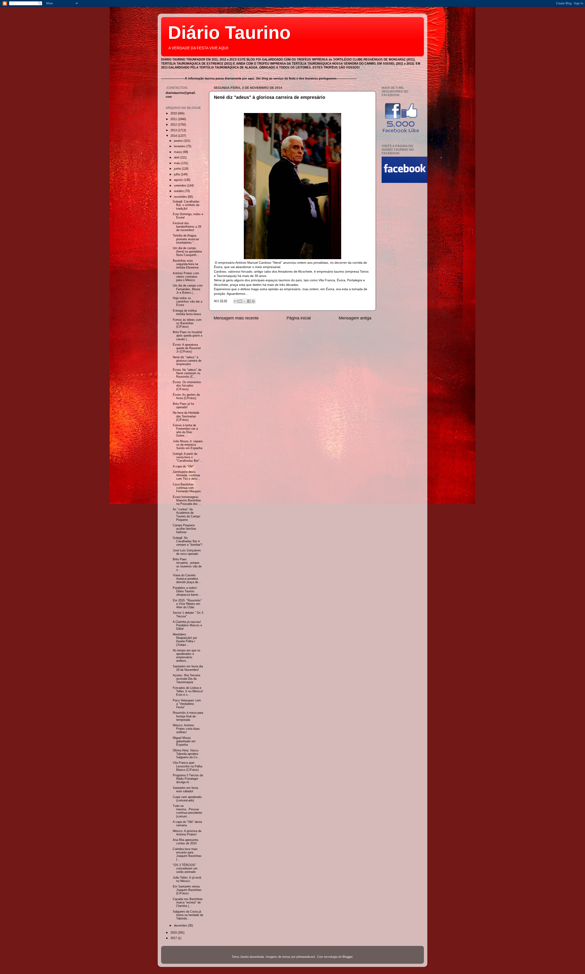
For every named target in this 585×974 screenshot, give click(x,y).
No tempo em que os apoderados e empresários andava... (186, 655)
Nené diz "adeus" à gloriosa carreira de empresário (269, 97)
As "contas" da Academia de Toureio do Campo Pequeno (186, 514)
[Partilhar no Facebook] (249, 301)
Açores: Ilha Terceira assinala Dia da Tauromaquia (186, 679)
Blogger (347, 956)
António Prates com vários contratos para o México (186, 277)
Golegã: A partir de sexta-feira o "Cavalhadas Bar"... (187, 457)
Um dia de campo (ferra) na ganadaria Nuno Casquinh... (187, 252)
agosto (179, 180)
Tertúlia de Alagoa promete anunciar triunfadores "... (186, 239)
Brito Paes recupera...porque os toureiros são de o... (187, 564)
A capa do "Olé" (183, 466)
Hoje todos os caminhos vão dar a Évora (187, 302)
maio (177, 163)
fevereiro (180, 146)
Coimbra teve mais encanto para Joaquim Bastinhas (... (187, 854)
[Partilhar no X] (244, 301)
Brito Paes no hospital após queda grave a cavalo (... (187, 336)
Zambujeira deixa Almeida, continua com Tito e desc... (186, 475)
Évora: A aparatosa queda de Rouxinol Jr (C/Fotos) (187, 348)
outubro (179, 191)
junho (178, 168)
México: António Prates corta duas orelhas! (186, 729)
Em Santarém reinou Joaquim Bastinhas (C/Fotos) (187, 890)
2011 (174, 119)
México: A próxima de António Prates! (187, 832)
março (178, 152)
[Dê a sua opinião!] (240, 301)
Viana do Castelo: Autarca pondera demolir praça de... (187, 579)
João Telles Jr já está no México (187, 879)
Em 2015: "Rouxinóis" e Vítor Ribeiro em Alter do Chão (187, 604)
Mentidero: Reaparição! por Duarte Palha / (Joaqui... (185, 639)
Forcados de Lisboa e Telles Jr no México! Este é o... (188, 691)
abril (177, 157)
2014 (174, 135)
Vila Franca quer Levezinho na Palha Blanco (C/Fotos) (187, 766)
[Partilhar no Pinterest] (253, 301)
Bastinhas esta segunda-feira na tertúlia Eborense (186, 264)
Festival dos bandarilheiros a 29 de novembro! (187, 227)
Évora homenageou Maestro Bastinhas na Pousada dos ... (187, 500)
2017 (174, 938)
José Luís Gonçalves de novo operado (187, 552)
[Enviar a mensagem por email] (236, 301)
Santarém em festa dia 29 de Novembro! (188, 668)
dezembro (181, 925)
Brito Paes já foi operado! (183, 405)
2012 (174, 124)
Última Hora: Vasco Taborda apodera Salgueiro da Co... (186, 754)
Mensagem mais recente (236, 318)
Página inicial (299, 318)
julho (177, 174)
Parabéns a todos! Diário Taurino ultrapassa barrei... (187, 591)
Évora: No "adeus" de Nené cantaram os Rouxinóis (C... (187, 373)
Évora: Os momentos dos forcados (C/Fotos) (187, 386)
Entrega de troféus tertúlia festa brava (187, 312)
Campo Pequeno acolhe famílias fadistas (184, 529)
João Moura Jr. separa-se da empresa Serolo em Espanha (188, 445)
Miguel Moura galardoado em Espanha (184, 741)
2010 (174, 113)
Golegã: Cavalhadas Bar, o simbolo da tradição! (186, 205)
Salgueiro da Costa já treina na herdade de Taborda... (188, 915)
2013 (174, 130)
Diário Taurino (229, 32)
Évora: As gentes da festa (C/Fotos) (186, 396)
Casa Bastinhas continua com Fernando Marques (187, 488)
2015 (174, 932)
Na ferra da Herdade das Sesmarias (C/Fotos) (186, 416)
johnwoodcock (305, 956)
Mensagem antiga (355, 318)
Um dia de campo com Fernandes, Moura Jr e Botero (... (188, 289)
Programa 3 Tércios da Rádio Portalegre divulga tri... (188, 779)
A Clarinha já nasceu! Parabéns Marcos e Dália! (187, 625)
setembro (180, 185)
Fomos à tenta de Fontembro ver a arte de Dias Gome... (185, 430)
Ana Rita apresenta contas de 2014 (185, 841)
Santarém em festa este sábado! (185, 789)
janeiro (178, 140)
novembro (181, 196)
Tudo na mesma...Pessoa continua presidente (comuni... (187, 811)
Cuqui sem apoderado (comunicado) (187, 798)
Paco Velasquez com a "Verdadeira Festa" (187, 704)
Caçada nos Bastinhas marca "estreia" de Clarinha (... (188, 903)
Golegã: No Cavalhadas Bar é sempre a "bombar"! (187, 541)
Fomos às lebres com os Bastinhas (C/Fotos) (187, 323)
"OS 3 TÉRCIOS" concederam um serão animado (185, 868)
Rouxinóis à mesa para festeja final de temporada (188, 716)
